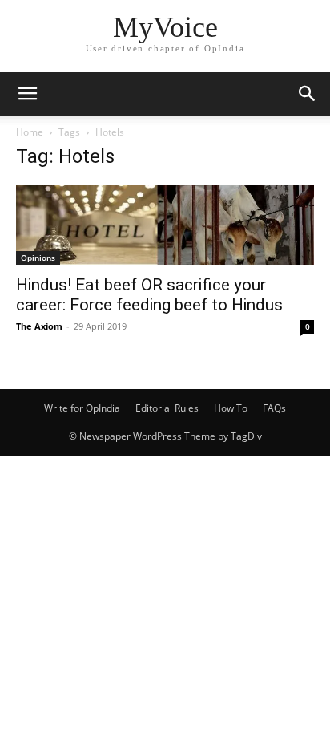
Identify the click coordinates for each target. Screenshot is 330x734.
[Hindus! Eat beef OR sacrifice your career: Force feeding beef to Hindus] (165, 225)
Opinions (38, 257)
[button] (27, 94)
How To (231, 408)
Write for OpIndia (82, 408)
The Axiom (39, 326)
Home (29, 132)
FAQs (274, 408)
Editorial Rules (167, 408)
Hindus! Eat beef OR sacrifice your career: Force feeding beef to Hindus (149, 294)
